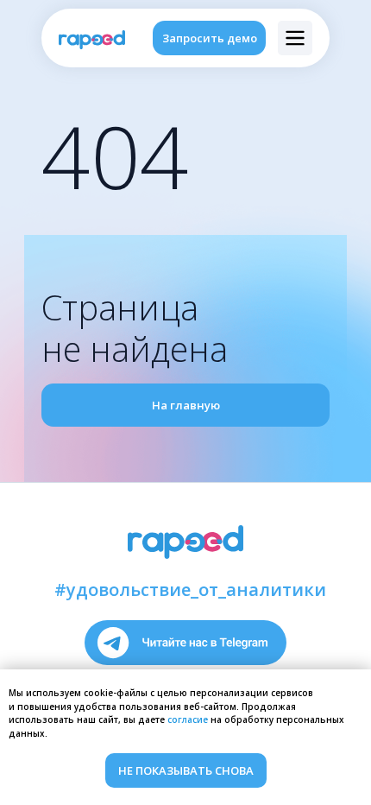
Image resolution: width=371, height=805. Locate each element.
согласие (187, 719)
